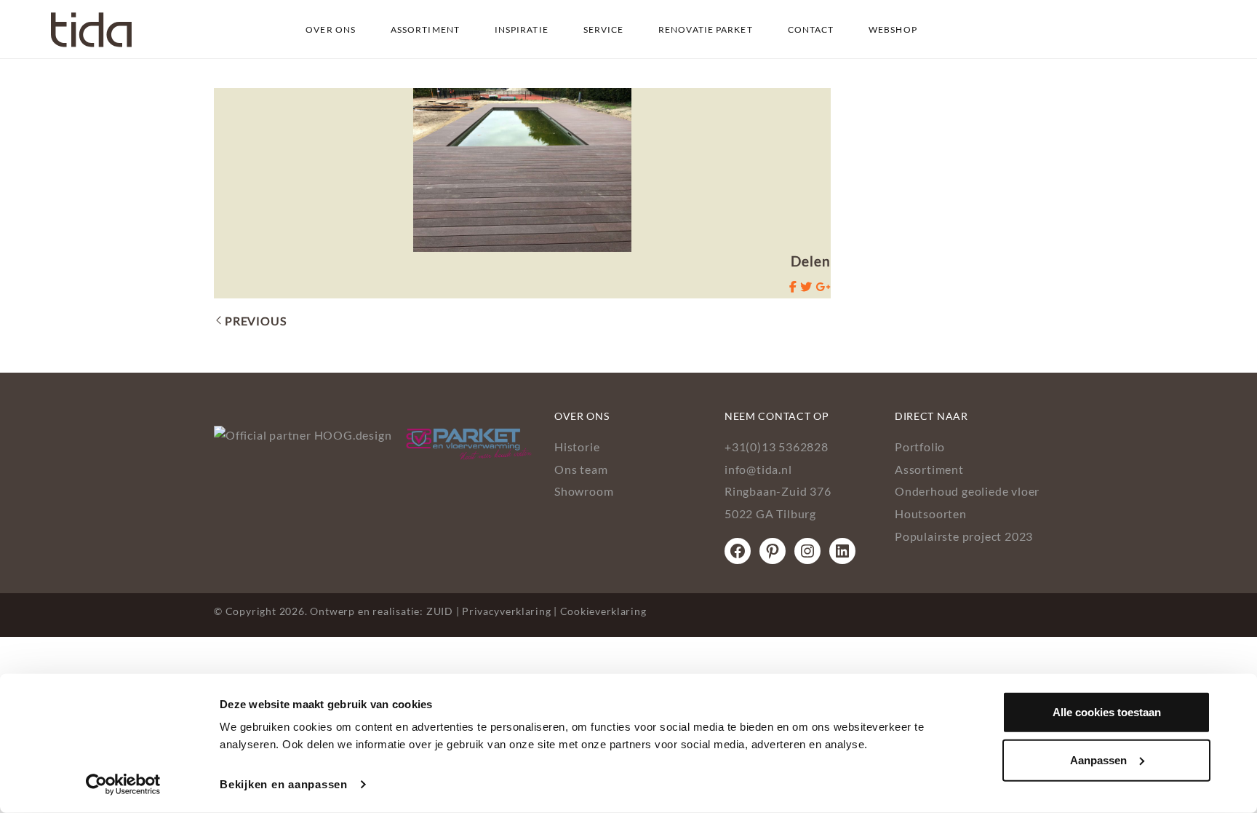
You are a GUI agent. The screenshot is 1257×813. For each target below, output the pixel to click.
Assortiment (425, 29)
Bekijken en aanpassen (284, 784)
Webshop (893, 29)
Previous (255, 321)
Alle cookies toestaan (1107, 712)
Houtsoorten (931, 513)
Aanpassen (1098, 759)
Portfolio (920, 446)
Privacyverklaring (506, 611)
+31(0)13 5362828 (777, 446)
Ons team (580, 469)
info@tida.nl (758, 469)
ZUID (439, 611)
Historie (576, 446)
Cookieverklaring (603, 611)
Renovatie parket (705, 29)
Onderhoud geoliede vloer (967, 491)
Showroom (583, 491)
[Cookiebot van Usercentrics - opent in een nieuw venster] (123, 785)
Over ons (331, 29)
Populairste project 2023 (964, 536)
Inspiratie (521, 29)
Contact (811, 29)
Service (603, 29)
